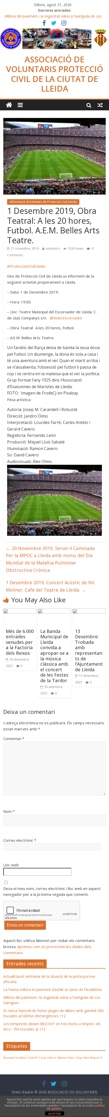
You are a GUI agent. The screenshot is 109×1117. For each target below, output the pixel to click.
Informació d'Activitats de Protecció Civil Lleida (43, 202)
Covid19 (32, 1057)
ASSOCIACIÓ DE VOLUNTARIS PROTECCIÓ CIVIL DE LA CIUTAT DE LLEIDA (54, 74)
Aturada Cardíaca (14, 1057)
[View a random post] (100, 105)
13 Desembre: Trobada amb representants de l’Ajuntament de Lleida (89, 650)
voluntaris (53, 248)
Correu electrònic (19, 840)
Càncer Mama (56, 1057)
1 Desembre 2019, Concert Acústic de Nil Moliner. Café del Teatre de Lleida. (50, 586)
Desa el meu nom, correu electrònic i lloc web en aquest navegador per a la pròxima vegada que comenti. (52, 891)
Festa (70, 1057)
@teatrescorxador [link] (66, 317)
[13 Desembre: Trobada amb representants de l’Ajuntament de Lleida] (89, 611)
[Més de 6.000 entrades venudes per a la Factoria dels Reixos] (20, 611)
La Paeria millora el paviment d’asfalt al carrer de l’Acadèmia (52, 989)
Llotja (78, 1057)
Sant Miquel (91, 1057)
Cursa (42, 1057)
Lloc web (11, 864)
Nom (9, 811)
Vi (101, 1057)
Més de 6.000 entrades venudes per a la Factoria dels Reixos (20, 642)
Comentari (13, 738)
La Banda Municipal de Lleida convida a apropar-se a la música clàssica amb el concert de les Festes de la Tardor (54, 655)
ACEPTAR (54, 1113)
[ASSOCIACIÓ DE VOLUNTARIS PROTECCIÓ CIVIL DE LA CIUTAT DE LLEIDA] (54, 31)
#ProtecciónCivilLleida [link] (26, 266)
